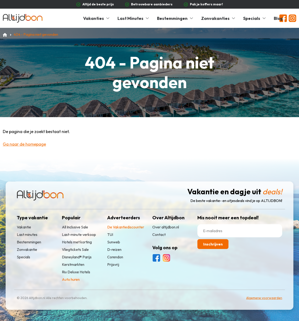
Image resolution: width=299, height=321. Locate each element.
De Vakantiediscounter (125, 227)
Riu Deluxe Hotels (76, 272)
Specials (251, 18)
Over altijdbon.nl (165, 227)
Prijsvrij (113, 264)
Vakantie (24, 227)
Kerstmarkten (73, 264)
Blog (278, 18)
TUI (110, 234)
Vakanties (93, 18)
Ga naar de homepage (24, 144)
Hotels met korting (77, 242)
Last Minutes (130, 18)
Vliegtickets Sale (75, 249)
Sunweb (113, 242)
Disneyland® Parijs (77, 257)
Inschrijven (213, 244)
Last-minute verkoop (79, 234)
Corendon (115, 257)
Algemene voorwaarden (264, 298)
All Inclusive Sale (75, 227)
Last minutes (27, 234)
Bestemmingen (172, 18)
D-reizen (114, 249)
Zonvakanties (215, 18)
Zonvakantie (27, 249)
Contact (159, 234)
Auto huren (71, 279)
